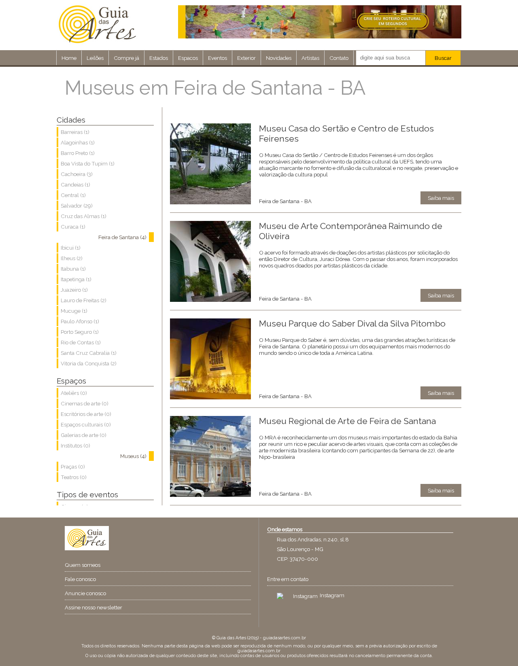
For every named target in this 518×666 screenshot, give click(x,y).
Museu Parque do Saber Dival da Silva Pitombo (352, 323)
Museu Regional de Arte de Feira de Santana (347, 421)
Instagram (332, 595)
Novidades (278, 58)
